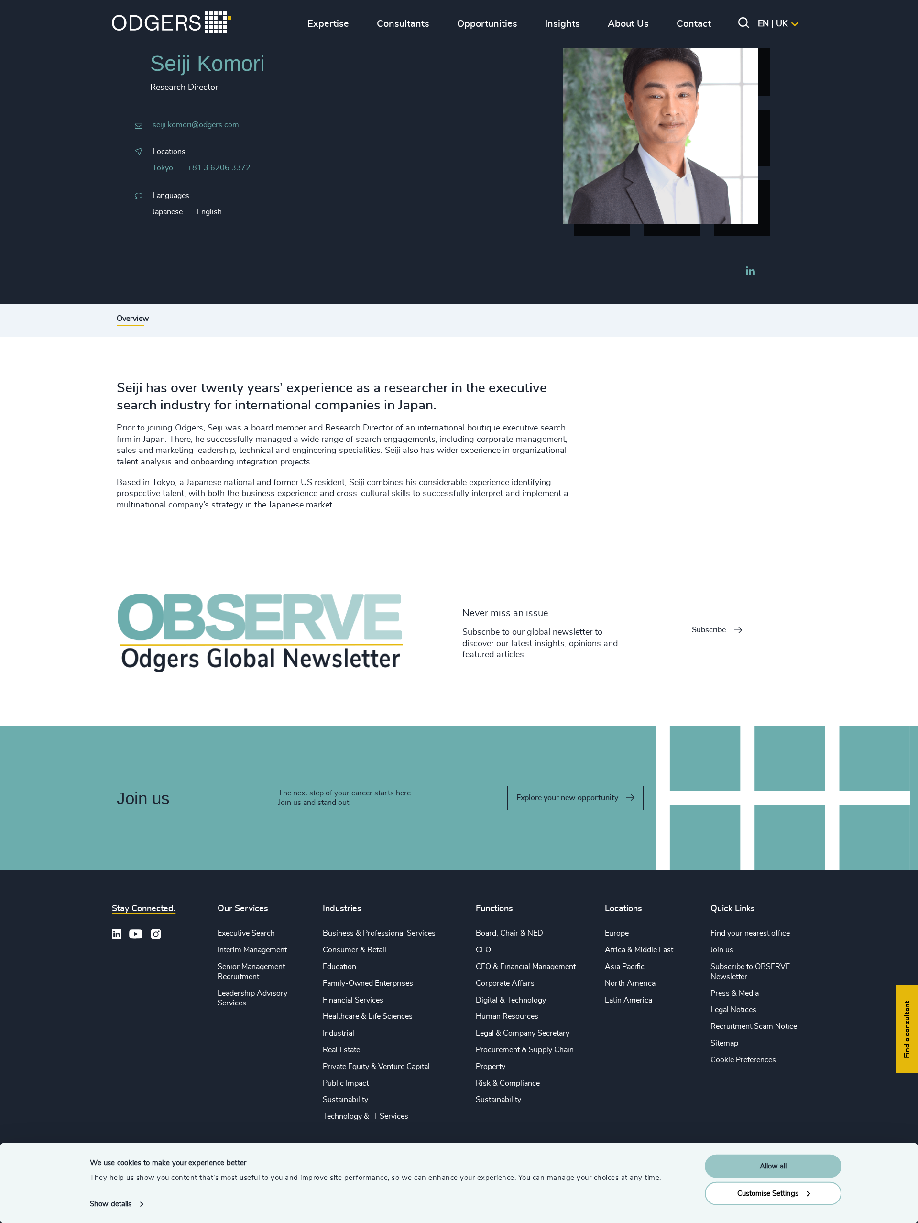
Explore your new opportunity (567, 798)
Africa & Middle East (639, 950)
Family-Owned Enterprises (368, 983)
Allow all (773, 1166)
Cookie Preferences (743, 1060)
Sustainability (345, 1099)
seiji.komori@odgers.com (196, 125)
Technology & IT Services (365, 1116)
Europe (617, 933)
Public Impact (346, 1083)
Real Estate (341, 1050)
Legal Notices (733, 1010)
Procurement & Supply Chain (525, 1050)
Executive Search (246, 933)
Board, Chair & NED (509, 933)
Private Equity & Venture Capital (376, 1066)
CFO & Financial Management (526, 966)
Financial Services (353, 1000)
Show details (110, 1204)
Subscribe (709, 630)
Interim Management (252, 950)
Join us (721, 950)
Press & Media (734, 993)
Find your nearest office (750, 933)
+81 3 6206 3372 (219, 168)
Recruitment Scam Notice (753, 1026)
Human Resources (507, 1016)
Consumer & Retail (354, 950)
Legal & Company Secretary (522, 1033)
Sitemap (724, 1043)
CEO (483, 950)
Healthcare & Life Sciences (368, 1016)
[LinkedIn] (750, 272)
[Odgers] (171, 23)
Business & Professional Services (379, 933)
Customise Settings (767, 1193)
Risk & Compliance (508, 1083)
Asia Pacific (625, 966)
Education (339, 966)
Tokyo (163, 168)
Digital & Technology (511, 1000)
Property (490, 1066)
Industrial (338, 1033)
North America (630, 983)
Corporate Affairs (505, 983)
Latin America (628, 1000)
